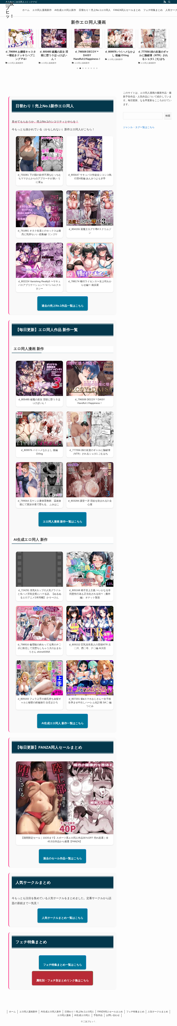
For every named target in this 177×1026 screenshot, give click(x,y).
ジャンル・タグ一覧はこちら (139, 127)
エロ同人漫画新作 (28, 1011)
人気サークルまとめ (158, 1011)
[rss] (164, 2)
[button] (77, 68)
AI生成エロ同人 (82, 1015)
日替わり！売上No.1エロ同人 (79, 1011)
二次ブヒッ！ (10, 10)
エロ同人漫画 (64, 1015)
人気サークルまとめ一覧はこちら (62, 917)
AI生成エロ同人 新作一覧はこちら (62, 723)
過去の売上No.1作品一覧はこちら (63, 305)
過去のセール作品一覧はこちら (62, 858)
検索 (167, 115)
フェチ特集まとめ (135, 1011)
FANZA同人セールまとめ (110, 1011)
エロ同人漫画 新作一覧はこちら (62, 521)
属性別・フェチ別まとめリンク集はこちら (62, 980)
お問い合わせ (113, 1015)
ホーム (12, 1011)
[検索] (169, 2)
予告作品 (98, 1015)
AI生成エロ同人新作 (51, 1011)
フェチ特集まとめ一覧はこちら (62, 964)
